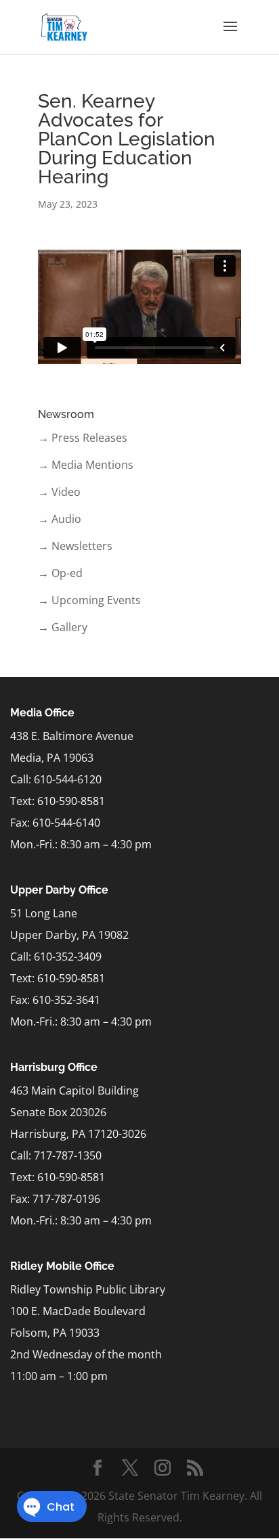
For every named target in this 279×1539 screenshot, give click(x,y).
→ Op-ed (60, 573)
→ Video (59, 491)
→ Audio (59, 518)
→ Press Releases (82, 437)
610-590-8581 (71, 801)
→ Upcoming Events (89, 600)
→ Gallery (62, 627)
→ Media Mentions (85, 464)
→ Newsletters (75, 545)
